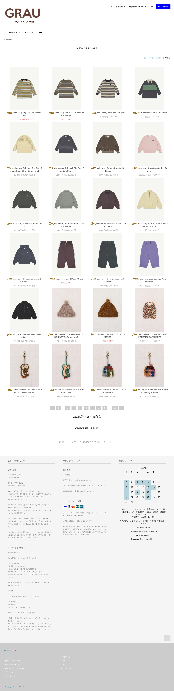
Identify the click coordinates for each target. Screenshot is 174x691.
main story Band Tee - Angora (111, 113)
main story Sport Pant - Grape (69, 279)
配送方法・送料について (14, 664)
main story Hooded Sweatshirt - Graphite (27, 280)
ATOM (68, 668)
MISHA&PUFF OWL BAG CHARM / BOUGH (69, 391)
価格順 (159, 58)
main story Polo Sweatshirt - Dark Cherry (111, 224)
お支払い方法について (13, 661)
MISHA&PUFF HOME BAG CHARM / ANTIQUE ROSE (153, 391)
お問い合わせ (10, 676)
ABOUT (29, 32)
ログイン (145, 6)
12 (115, 408)
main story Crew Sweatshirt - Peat (27, 224)
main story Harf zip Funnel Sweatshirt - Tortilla (153, 224)
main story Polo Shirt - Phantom (152, 113)
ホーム (7, 657)
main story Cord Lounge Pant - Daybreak (152, 280)
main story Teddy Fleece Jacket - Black (27, 335)
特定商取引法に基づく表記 (15, 668)
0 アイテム (164, 6)
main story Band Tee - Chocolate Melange (69, 114)
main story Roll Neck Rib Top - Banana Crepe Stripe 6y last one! (26, 169)
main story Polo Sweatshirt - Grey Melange (69, 224)
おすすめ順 (149, 58)
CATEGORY (11, 32)
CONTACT (44, 32)
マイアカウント (120, 6)
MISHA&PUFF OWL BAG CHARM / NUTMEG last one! (27, 391)
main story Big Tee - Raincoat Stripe (27, 114)
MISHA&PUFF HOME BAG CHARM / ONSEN (111, 391)
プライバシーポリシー (13, 672)
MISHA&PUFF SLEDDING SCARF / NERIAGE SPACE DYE (152, 335)
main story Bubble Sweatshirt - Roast (111, 169)
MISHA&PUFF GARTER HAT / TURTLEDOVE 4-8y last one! (69, 335)
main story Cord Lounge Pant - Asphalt (111, 280)
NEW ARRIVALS (9, 39)
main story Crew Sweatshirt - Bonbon (152, 169)
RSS (62, 668)
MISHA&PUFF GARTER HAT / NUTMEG (111, 335)
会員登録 (133, 6)
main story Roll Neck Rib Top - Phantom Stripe (69, 169)
